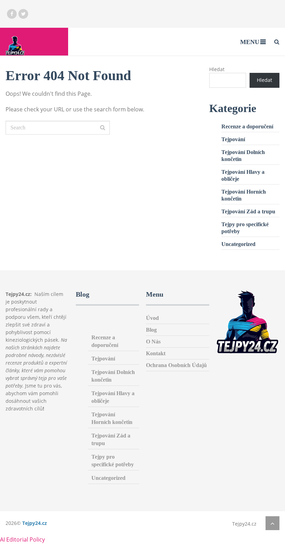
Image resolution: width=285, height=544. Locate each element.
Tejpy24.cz (34, 523)
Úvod (152, 318)
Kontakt (155, 353)
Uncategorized (238, 244)
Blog (151, 330)
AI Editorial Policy (22, 539)
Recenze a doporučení (247, 126)
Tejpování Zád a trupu (248, 211)
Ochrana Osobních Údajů (176, 365)
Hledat (217, 69)
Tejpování (233, 139)
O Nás (153, 342)
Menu (249, 42)
